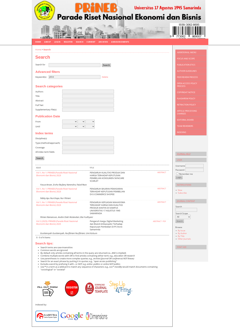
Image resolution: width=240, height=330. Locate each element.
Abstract (39, 100)
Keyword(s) (40, 77)
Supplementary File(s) (45, 109)
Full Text (39, 105)
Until (37, 126)
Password (180, 170)
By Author (182, 233)
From (38, 121)
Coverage (40, 147)
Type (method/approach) (47, 143)
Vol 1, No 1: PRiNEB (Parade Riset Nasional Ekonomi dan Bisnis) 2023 (56, 174)
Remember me (186, 174)
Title (37, 96)
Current (91, 42)
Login (57, 42)
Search (79, 42)
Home (38, 42)
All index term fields (45, 152)
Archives (103, 42)
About (47, 42)
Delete (105, 76)
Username (180, 165)
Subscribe (182, 192)
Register (68, 42)
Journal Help (184, 154)
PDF (164, 221)
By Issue (181, 230)
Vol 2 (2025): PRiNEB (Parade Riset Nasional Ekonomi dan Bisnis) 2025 (57, 222)
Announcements (120, 42)
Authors (39, 91)
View (180, 190)
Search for (40, 64)
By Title (181, 236)
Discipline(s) (41, 138)
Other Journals (184, 238)
